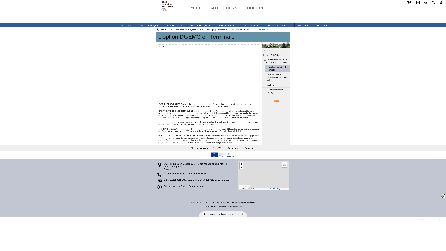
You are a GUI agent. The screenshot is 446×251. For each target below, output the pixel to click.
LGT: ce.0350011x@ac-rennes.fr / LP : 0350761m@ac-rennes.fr (197, 180)
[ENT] (409, 3)
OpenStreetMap (275, 189)
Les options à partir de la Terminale (230, 30)
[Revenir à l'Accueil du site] (159, 30)
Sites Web (218, 148)
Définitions (250, 148)
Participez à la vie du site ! (430, 219)
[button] (433, 2)
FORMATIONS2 (167, 30)
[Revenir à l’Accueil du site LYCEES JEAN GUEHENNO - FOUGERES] (168, 6)
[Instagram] (418, 2)
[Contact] (426, 2)
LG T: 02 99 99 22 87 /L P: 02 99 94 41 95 (185, 173)
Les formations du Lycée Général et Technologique (195, 30)
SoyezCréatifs (227, 206)
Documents (234, 148)
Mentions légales (248, 202)
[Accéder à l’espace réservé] (441, 2)
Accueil (267, 50)
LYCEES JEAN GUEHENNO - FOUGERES (228, 8)
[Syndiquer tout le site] (276, 101)
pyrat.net (213, 206)
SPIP (241, 206)
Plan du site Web (199, 148)
